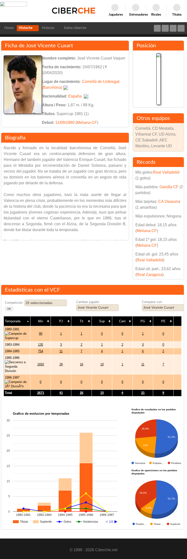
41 (61, 393)
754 (40, 351)
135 (40, 344)
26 (61, 364)
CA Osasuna (169, 201)
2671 (40, 393)
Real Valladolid (166, 172)
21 (143, 393)
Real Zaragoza (149, 275)
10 (102, 364)
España (75, 96)
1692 (40, 364)
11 (61, 351)
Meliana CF (87, 122)
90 (40, 333)
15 (102, 393)
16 (81, 364)
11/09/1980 (65, 122)
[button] (9, 308)
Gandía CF (168, 187)
